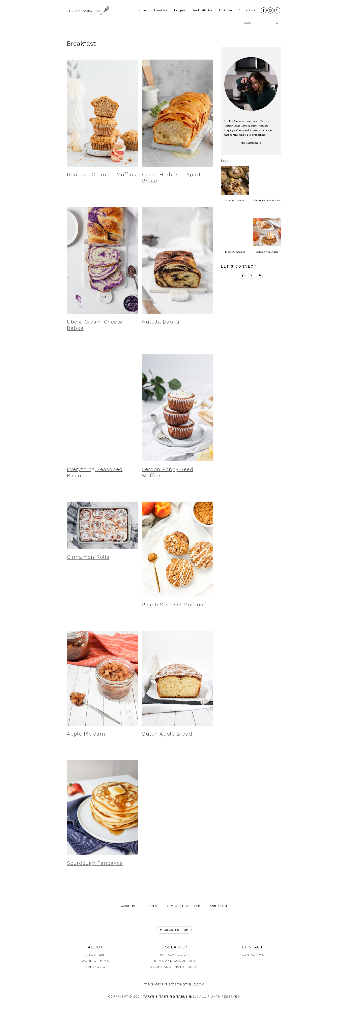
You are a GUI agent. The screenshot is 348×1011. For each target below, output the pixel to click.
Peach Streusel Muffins (172, 605)
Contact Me (252, 954)
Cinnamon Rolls (88, 557)
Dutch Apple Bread (167, 734)
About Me (95, 954)
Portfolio (95, 967)
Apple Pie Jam (86, 734)
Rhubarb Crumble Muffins (101, 174)
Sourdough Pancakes (95, 863)
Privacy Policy (174, 954)
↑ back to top (174, 930)
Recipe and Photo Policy (174, 967)
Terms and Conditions (174, 961)
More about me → (251, 142)
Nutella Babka (160, 322)
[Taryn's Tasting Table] (88, 14)
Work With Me (95, 961)
